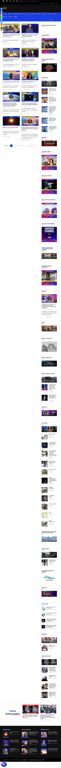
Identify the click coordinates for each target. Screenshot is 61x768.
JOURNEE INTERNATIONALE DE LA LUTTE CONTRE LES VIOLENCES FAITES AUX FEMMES (53, 479)
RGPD (43, 759)
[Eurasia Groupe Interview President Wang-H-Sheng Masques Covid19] (25, 735)
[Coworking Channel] (5, 9)
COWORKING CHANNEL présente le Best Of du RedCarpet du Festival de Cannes (30, 716)
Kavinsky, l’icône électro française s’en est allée (14, 741)
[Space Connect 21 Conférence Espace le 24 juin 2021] (45, 563)
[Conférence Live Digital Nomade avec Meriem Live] (44, 735)
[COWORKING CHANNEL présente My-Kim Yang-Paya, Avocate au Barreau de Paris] (25, 743)
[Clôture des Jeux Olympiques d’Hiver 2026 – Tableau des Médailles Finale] (45, 121)
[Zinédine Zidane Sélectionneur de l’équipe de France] (6, 751)
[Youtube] (47, 3)
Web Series (46, 640)
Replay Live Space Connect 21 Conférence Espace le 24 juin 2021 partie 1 (51, 620)
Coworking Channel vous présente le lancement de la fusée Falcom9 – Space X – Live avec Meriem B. (52, 387)
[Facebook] (40, 3)
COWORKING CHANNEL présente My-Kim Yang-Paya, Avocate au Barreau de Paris (33, 742)
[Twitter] (43, 3)
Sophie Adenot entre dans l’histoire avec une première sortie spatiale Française (10, 104)
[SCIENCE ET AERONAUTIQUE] (45, 490)
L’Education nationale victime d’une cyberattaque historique (29, 103)
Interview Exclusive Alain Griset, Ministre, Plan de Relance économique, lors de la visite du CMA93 (52, 669)
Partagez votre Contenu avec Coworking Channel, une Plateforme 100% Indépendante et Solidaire (49, 306)
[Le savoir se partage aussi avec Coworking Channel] (44, 751)
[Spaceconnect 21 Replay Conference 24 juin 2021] (45, 464)
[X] (1, 28)
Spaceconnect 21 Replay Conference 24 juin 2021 (52, 462)
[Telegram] (1, 23)
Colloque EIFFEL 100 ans (52, 435)
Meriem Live (17, 24)
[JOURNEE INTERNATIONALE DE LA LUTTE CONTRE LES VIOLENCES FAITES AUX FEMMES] (45, 481)
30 (34, 145)
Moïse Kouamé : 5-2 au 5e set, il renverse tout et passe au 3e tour (52, 90)
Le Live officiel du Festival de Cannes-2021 (51, 614)
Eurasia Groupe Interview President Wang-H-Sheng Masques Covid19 (33, 732)
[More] (1, 30)
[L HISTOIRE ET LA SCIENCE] (45, 498)
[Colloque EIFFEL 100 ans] (45, 437)
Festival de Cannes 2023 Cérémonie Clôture (52, 676)
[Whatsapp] (1, 17)
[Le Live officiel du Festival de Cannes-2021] (43, 614)
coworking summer (13, 71)
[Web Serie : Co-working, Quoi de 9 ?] (45, 648)
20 (30, 145)
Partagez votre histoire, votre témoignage (30, 1)
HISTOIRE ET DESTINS (52, 503)
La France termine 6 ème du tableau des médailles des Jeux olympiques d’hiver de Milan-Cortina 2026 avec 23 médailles (52, 109)
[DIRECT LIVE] (3, 1)
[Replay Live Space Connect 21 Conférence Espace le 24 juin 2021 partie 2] (43, 627)
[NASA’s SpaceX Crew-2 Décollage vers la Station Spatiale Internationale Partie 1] (45, 398)
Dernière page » (22, 148)
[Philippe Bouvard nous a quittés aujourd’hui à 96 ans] (44, 743)
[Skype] (1, 19)
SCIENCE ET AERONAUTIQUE (51, 488)
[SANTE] (45, 515)
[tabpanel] (49, 304)
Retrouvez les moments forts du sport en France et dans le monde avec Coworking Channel (52, 99)
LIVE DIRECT (46, 594)
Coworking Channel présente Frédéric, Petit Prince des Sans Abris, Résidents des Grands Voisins (52, 685)
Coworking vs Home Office (26, 48)
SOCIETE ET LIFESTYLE (52, 469)
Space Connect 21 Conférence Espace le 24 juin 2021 (52, 560)
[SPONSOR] (14, 1)
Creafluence (25, 759)
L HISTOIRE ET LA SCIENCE (51, 496)
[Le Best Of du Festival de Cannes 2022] (43, 608)
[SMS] (1, 16)
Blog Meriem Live (6, 71)
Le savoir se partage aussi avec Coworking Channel (11, 59)
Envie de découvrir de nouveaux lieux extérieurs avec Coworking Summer (30, 129)
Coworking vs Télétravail (28, 81)
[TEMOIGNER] (7, 1)
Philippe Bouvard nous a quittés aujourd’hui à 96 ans (30, 35)
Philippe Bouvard (25, 24)
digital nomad (5, 24)
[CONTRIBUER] (10, 1)
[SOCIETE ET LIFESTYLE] (45, 472)
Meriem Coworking (12, 24)
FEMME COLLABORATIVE (52, 521)
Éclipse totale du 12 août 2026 (10, 127)
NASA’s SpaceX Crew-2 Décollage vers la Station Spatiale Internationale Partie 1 (53, 397)
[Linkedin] (1, 10)
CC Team (5, 37)
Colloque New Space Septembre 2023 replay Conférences (52, 443)
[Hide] (1, 31)
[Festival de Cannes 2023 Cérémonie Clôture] (45, 678)
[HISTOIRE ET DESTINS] (45, 507)
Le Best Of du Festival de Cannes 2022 (50, 608)
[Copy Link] (1, 26)
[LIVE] (52, 3)
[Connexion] (57, 3)
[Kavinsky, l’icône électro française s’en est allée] (6, 743)
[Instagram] (50, 3)
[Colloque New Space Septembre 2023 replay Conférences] (45, 445)
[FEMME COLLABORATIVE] (45, 523)
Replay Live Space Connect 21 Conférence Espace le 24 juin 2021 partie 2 (51, 626)
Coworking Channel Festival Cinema (52, 143)
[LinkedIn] (45, 3)
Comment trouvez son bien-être (11, 81)
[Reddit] (1, 25)
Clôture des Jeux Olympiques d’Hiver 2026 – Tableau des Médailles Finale (52, 119)
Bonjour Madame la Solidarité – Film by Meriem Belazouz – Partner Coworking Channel (52, 694)
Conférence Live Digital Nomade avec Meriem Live (11, 35)
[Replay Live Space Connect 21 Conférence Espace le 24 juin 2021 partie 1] (43, 620)
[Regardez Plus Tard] (54, 3)
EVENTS (45, 328)
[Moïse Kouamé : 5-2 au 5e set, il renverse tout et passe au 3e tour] (45, 91)
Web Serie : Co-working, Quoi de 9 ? (52, 646)
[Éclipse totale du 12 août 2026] (11, 121)
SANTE (50, 512)
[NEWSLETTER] (17, 1)
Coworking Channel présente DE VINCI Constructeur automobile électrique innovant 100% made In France (52, 453)
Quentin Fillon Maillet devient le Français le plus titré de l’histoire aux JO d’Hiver (53, 128)
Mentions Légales (33, 759)
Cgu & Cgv (39, 759)
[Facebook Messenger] (1, 21)
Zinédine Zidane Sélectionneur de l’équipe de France (14, 749)
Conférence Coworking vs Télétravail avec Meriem (28, 59)
